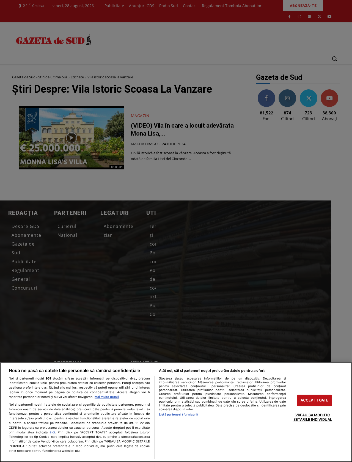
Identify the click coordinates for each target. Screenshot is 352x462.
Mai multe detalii (107, 397)
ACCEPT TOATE (315, 400)
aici (52, 432)
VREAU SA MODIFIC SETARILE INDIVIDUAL (312, 417)
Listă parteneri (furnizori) (178, 414)
